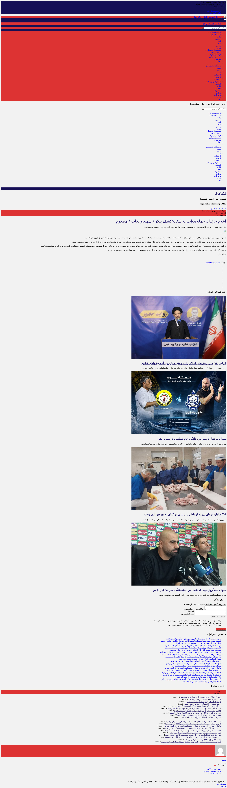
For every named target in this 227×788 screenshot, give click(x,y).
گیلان (219, 86)
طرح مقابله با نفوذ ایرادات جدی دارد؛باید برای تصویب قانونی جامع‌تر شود (193, 663)
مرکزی (218, 93)
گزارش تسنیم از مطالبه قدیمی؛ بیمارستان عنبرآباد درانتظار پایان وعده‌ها (193, 724)
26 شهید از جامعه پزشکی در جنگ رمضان (205, 699)
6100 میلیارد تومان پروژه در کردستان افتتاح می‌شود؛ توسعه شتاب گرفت (193, 648)
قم (220, 73)
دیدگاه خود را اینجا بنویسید (194, 609)
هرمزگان (217, 95)
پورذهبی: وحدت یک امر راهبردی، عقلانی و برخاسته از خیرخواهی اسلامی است (191, 654)
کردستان (217, 75)
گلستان (218, 84)
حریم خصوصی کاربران (212, 771)
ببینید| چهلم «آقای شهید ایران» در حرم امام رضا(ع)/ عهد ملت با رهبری (194, 708)
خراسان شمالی (215, 57)
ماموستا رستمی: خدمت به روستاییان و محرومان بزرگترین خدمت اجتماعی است (190, 652)
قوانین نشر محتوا (214, 773)
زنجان (219, 61)
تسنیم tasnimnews (213, 262)
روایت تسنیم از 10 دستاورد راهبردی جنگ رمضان (202, 704)
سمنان (218, 64)
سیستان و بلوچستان (213, 66)
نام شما (191, 611)
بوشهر (218, 46)
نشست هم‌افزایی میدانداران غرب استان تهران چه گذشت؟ (198, 715)
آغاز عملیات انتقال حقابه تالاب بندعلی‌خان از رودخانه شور (199, 677)
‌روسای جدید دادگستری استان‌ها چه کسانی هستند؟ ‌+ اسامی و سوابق (194, 706)
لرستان (218, 88)
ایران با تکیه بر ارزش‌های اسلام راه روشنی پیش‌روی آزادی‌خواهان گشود (184, 363)
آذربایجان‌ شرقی (215, 32)
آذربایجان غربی (215, 34)
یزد (220, 99)
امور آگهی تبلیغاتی (214, 769)
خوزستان (217, 59)
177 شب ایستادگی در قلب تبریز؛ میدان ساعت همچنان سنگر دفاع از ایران (192, 728)
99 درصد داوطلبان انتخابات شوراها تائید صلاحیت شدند (200, 717)
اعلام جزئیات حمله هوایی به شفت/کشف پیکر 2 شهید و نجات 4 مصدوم (171, 221)
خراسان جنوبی (215, 52)
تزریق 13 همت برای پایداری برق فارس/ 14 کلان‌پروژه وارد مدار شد (195, 733)
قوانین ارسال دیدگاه (218, 616)
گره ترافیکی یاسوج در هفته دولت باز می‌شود (204, 702)
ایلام (219, 43)
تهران (219, 48)
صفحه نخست (220, 209)
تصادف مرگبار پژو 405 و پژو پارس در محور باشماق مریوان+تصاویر (195, 713)
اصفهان (218, 39)
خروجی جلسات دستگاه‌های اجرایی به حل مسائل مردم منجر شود (196, 661)
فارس (218, 68)
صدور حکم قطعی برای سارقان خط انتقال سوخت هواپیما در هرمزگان (194, 722)
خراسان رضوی (215, 55)
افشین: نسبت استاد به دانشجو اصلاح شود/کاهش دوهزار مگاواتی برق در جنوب (191, 641)
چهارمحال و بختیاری (213, 50)
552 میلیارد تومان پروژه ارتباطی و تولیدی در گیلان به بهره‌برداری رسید (185, 514)
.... (215, 765)
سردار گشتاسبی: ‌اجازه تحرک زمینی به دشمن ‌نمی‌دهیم (200, 659)
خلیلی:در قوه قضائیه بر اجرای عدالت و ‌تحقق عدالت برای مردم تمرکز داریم (192, 675)
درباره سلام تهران (214, 11)
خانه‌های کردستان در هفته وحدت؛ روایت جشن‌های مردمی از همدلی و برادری (191, 672)
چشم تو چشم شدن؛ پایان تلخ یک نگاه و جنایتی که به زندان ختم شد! (195, 650)
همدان (218, 97)
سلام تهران (221, 784)
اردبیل (219, 37)
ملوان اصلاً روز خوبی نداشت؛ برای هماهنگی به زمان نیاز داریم (189, 589)
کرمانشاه (217, 79)
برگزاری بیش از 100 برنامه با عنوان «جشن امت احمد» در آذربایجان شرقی (192, 668)
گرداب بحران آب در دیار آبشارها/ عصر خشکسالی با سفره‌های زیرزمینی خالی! (191, 679)
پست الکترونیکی (187, 614)
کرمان (218, 77)
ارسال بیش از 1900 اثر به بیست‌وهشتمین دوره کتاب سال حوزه (196, 666)
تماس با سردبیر (215, 13)
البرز (219, 41)
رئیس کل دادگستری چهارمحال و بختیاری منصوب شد (200, 697)
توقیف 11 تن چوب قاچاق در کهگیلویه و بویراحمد (202, 739)
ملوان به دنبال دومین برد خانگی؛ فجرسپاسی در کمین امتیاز (191, 438)
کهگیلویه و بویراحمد (213, 81)
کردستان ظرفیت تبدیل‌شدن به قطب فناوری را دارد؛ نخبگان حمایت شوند (193, 646)
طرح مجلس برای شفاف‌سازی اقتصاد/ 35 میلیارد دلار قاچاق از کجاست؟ (193, 657)
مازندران (217, 90)
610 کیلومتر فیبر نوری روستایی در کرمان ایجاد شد (201, 681)
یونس (223, 760)
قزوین (218, 70)
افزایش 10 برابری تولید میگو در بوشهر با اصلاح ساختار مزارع (197, 711)
